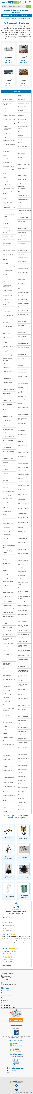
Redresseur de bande (23, 467)
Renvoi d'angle (21, 499)
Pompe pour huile (22, 396)
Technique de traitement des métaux (24, 651)
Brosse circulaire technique (7, 303)
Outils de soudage (22, 214)
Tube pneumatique (22, 713)
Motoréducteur (21, 192)
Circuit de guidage (7, 393)
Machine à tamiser (7, 766)
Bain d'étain (5, 227)
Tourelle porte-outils (23, 702)
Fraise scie (5, 683)
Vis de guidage (21, 791)
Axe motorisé (6, 223)
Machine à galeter (7, 763)
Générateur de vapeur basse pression (8, 714)
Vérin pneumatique (22, 769)
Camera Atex (6, 330)
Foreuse (5, 668)
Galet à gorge (6, 697)
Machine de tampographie (9, 786)
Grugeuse (5, 726)
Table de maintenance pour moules (23, 626)
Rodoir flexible (21, 535)
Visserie (20, 806)
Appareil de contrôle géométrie (7, 203)
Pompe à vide (21, 325)
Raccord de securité (22, 456)
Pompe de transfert (23, 351)
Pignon (19, 239)
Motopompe (21, 183)
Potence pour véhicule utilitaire (8, 857)
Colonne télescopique (8, 404)
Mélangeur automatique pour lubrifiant (24, 114)
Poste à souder (21, 427)
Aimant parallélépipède (8, 166)
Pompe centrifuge (22, 336)
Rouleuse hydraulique (23, 553)
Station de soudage (22, 611)
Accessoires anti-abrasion (9, 115)
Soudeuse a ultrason (23, 602)
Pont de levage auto (24, 56)
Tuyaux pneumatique (23, 716)
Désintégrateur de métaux (7, 515)
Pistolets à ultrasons (23, 276)
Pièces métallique (22, 232)
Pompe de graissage (23, 343)
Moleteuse (20, 150)
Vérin (19, 751)
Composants (6, 413)
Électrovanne (6, 567)
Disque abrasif (6, 535)
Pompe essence (22, 358)
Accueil (2, 18)
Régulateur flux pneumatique (21, 490)
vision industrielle (22, 802)
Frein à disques (6, 686)
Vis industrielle (21, 795)
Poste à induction (22, 423)
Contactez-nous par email (9, 984)
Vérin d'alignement (22, 754)
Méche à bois (21, 110)
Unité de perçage (22, 720)
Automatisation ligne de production (9, 215)
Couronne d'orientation (8, 458)
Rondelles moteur (22, 539)
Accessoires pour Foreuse (9, 133)
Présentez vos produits (9, 1007)
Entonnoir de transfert (8, 609)
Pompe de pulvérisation (23, 347)
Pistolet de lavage (22, 261)
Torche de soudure (22, 689)
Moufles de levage (24, 838)
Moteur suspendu (22, 176)
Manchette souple (7, 804)
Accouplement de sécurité (9, 137)
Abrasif (4, 108)
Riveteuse (20, 528)
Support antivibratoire (23, 614)
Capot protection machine (9, 346)
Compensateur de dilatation (7, 408)
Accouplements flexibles (9, 140)
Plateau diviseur (22, 296)
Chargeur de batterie (8, 371)
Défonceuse (5, 502)
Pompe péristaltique (23, 384)
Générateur (5, 705)
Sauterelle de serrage (23, 564)
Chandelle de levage (8, 896)
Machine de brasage (7, 770)
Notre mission (6, 990)
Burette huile (6, 308)
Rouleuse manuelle (22, 557)
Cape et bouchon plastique (7, 341)
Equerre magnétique (8, 612)
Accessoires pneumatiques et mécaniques (7, 128)
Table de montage (22, 630)
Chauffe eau (6, 386)
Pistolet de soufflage (23, 269)
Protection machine (22, 445)
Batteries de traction (8, 254)
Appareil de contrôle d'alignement (7, 192)
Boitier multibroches (8, 270)
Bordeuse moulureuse (8, 278)
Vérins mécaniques (22, 776)
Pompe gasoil (21, 362)
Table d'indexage (22, 621)
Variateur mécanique (23, 735)
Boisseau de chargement (9, 267)
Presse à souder (22, 434)
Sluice (19, 588)
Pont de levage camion (9, 79)
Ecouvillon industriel (7, 556)
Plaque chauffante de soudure (23, 287)
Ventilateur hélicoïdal (23, 738)
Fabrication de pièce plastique (7, 638)
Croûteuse (5, 473)
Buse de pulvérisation (8, 315)
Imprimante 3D (6, 733)
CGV (4, 993)
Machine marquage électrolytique (7, 799)
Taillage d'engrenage (23, 638)
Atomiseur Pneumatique (9, 207)
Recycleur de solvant (23, 463)
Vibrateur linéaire (22, 780)
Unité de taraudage (22, 724)
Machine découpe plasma (9, 795)
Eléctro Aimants (7, 563)
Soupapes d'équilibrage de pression (24, 606)
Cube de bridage (6, 477)
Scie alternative (21, 575)
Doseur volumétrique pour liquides (9, 546)
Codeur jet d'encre (7, 400)
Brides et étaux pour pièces (8, 291)
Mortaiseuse (21, 157)
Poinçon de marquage (23, 310)
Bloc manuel (5, 263)
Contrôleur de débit (7, 447)
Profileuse (20, 442)
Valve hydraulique (22, 731)
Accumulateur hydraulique (9, 144)
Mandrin (5, 808)
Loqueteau (5, 752)
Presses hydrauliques (23, 438)
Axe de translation (7, 220)
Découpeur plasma (7, 499)
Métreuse (20, 135)
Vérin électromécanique (23, 758)
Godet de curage (23, 877)
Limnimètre (5, 748)
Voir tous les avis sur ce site (16, 913)
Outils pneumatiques (23, 217)
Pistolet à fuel (21, 254)
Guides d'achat (6, 1005)
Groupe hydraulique (7, 722)
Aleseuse (5, 177)
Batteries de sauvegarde (9, 251)
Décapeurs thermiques (8, 484)
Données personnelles (8, 997)
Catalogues (5, 1003)
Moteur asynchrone (22, 168)
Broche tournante (7, 299)
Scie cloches (21, 579)
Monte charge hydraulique (8, 877)
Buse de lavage (6, 312)
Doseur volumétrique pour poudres (9, 551)
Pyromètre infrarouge (23, 453)
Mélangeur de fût (22, 119)
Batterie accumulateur (8, 240)
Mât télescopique (22, 99)
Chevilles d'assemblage (8, 389)
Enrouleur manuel (7, 605)
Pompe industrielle (22, 369)
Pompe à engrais (22, 318)
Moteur (19, 161)
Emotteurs (5, 571)
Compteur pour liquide (8, 440)
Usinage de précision (23, 727)
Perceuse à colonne (22, 221)
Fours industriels (7, 675)
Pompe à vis (21, 329)
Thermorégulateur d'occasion (22, 676)
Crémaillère (5, 469)
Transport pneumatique (24, 705)
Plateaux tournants (22, 299)
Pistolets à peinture (7, 99)
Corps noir (5, 455)
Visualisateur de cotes (23, 809)
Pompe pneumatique (23, 387)
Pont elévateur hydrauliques (9, 56)
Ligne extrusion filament (9, 744)
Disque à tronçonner (7, 531)
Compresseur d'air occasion (7, 424)
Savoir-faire (21, 568)
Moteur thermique (22, 179)
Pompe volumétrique (23, 407)
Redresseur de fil (22, 471)
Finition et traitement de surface (9, 658)
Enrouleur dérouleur (7, 596)
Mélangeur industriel (23, 123)
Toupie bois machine (23, 698)
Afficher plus (6, 965)
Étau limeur (5, 623)
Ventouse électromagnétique (22, 746)
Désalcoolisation (7, 511)
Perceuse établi (21, 225)
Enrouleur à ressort (7, 585)
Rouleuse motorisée (23, 560)
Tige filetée (24, 858)
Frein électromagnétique (9, 694)
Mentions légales (7, 995)
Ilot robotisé (6, 730)
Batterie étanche (7, 243)
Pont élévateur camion (24, 79)
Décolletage (5, 488)
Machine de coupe (7, 774)
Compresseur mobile (8, 429)
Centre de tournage (7, 355)
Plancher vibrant (22, 283)
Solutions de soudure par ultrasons (24, 597)
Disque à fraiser (6, 527)
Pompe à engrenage (22, 321)
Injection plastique (7, 741)
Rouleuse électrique (22, 550)
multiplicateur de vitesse (24, 195)
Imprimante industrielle (8, 737)
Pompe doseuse (22, 354)
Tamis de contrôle (22, 641)
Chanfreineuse (6, 367)
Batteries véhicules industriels (7, 258)
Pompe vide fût (21, 400)
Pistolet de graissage (23, 258)
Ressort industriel (22, 514)
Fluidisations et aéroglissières (6, 664)
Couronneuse (6, 462)
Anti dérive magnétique (8, 188)
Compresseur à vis (7, 417)
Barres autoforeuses (8, 236)
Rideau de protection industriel (23, 518)
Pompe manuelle (22, 380)
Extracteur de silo (7, 631)
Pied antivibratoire (22, 236)
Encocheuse (5, 574)
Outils (19, 206)
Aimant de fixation (7, 162)
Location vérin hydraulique (24, 896)
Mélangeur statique (22, 132)
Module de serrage (22, 146)
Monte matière (21, 154)
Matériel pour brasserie (23, 103)
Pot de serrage (21, 431)
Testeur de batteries (23, 659)
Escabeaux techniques (8, 616)
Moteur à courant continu (24, 165)
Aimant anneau (6, 151)
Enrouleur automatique (8, 589)
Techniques (20, 18)
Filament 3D (5, 647)
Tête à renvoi (21, 663)
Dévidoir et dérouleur (8, 524)
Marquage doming (7, 811)
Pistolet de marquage (23, 265)
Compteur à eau (6, 433)
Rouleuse (20, 546)
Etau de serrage (6, 620)
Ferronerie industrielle (8, 643)
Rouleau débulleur (22, 542)
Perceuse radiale (22, 228)
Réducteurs (20, 478)
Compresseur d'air (7, 420)
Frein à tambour (6, 690)
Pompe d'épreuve (22, 340)
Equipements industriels (11, 18)
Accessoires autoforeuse (9, 119)
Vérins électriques (22, 773)
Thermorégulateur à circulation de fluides (23, 671)
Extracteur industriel (8, 634)
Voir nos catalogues (16, 1020)
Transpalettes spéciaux (8, 838)
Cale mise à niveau (7, 326)
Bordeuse (5, 274)
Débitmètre (5, 480)
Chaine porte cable (7, 364)
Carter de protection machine (8, 350)
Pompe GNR (20, 365)
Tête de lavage (21, 666)
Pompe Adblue (21, 332)
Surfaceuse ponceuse (23, 618)
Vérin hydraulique (22, 762)
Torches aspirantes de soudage (23, 693)
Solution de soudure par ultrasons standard (23, 592)
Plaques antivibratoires (23, 292)
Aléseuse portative (7, 181)
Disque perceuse (7, 538)
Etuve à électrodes (7, 627)
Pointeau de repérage (23, 314)
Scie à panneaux (22, 571)
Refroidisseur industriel (23, 482)
